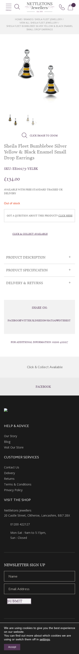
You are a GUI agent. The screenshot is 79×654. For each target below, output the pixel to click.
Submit (14, 601)
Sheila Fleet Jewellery (48, 19)
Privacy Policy (13, 490)
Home (18, 19)
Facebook (43, 386)
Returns (9, 479)
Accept (12, 647)
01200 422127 (60, 342)
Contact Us (11, 467)
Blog (7, 442)
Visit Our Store (14, 447)
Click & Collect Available (30, 233)
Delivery (9, 473)
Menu (8, 10)
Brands (28, 19)
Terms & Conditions (17, 484)
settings (45, 639)
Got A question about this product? (39, 215)
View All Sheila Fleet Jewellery (39, 22)
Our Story (10, 436)
